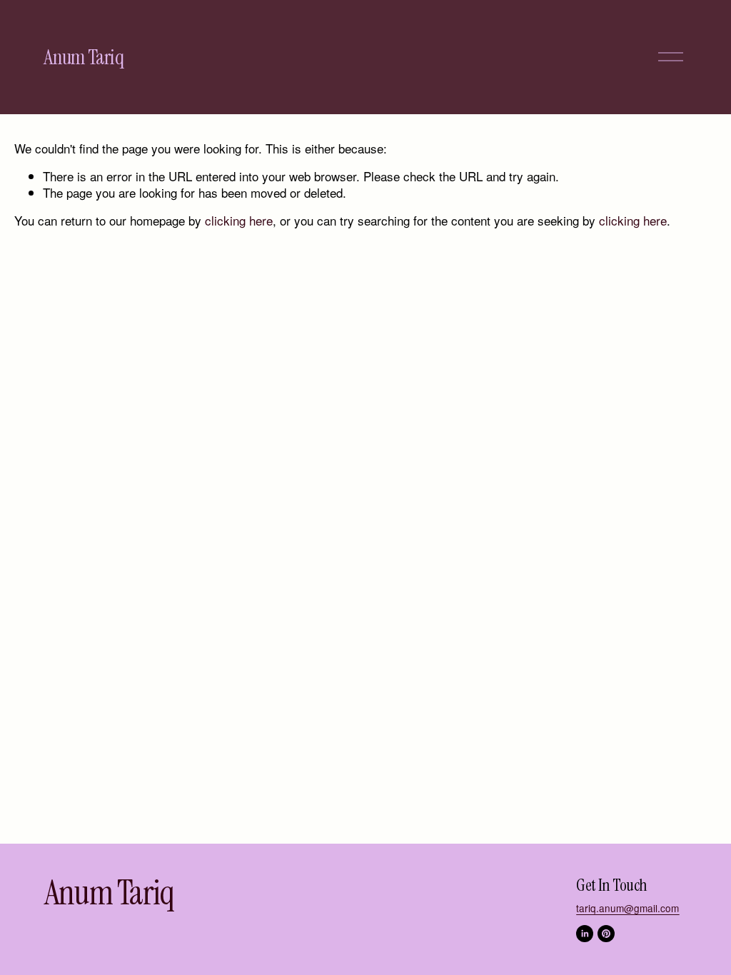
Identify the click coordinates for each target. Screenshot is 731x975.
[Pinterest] (606, 933)
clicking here (239, 220)
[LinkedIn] (584, 933)
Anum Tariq (83, 57)
